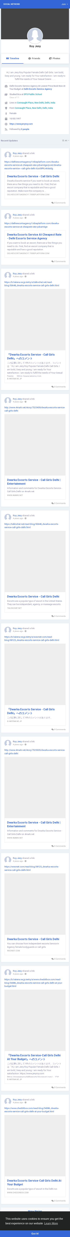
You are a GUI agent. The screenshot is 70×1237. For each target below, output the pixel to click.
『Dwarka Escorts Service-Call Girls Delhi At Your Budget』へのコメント (33, 1057)
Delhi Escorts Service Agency (38, 89)
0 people (25, 129)
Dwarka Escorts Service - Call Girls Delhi (33, 176)
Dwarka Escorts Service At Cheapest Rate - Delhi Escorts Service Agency (34, 236)
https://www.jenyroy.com (21, 124)
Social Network (11, 4)
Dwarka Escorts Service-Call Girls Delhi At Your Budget (34, 1182)
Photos (56, 58)
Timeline (14, 58)
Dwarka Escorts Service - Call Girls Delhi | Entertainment (33, 481)
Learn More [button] (51, 1223)
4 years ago (18, 156)
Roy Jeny (35, 46)
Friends (36, 58)
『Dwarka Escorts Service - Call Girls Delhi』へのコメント (31, 356)
